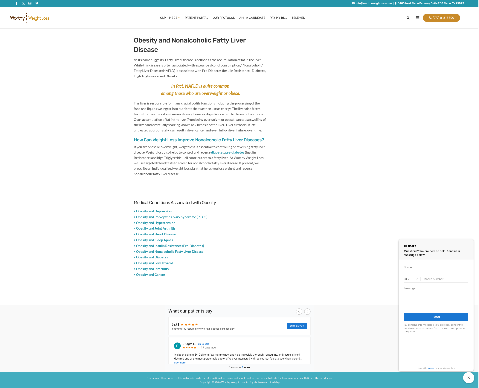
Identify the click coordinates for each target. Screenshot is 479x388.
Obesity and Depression (154, 211)
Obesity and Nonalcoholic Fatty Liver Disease (170, 251)
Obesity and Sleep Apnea (154, 240)
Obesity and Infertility (152, 269)
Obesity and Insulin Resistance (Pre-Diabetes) (170, 246)
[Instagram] (29, 3)
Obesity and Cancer (150, 274)
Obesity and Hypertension (155, 223)
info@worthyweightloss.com (374, 3)
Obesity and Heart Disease (156, 234)
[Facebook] (16, 3)
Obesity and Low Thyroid (154, 263)
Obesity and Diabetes (152, 257)
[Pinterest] (36, 3)
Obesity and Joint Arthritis (156, 228)
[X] (23, 3)
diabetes (217, 152)
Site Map (274, 382)
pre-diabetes (234, 152)
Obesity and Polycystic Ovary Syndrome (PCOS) (171, 217)
